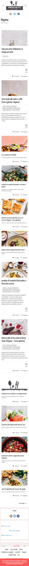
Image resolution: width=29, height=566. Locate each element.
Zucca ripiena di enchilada (9, 155)
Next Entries (22, 503)
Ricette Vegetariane (7, 110)
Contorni (5, 288)
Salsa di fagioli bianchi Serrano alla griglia (13, 489)
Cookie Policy (12, 555)
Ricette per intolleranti (11, 106)
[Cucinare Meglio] (14, 530)
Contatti (17, 552)
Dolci (4, 106)
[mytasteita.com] (7, 535)
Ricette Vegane (16, 108)
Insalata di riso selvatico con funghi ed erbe (14, 394)
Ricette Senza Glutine (7, 108)
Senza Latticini (16, 110)
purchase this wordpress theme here (14, 563)
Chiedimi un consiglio (7, 552)
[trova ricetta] (6, 526)
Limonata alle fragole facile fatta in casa (13, 425)
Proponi (24, 552)
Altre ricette (5, 56)
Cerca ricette (14, 549)
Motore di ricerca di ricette (6, 522)
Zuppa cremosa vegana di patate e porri (13, 250)
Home (6, 549)
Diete (21, 549)
